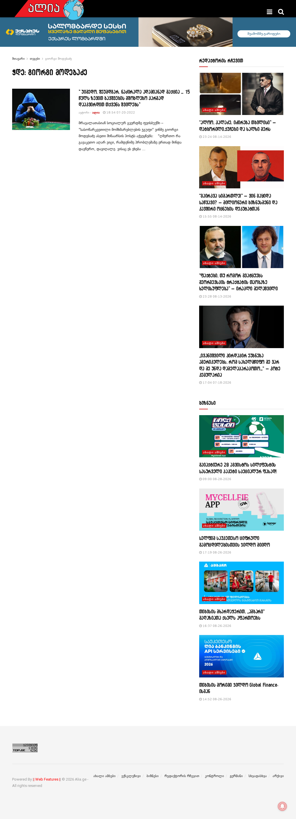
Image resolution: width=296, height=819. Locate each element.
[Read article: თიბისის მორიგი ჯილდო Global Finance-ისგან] (241, 656)
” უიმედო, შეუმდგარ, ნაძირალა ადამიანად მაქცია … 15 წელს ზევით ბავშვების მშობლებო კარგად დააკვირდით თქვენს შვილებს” (134, 98)
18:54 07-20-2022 (120, 112)
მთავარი (18, 59)
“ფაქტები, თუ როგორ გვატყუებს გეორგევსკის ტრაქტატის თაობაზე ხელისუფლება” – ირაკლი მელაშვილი (238, 282)
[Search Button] (281, 12)
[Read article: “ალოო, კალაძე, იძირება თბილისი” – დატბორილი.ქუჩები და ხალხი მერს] (241, 94)
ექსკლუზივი (131, 776)
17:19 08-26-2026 (216, 552)
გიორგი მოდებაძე (58, 59)
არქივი (278, 776)
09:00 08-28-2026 (216, 479)
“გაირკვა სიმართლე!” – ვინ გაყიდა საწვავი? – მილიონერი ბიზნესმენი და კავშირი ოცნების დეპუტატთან (238, 202)
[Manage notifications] (282, 806)
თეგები (35, 59)
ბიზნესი (153, 776)
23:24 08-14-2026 (216, 137)
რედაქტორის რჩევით (181, 776)
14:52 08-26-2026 (216, 699)
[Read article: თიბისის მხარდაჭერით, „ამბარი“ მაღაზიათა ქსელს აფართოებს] (241, 583)
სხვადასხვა (258, 776)
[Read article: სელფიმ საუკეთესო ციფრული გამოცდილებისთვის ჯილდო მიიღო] (241, 510)
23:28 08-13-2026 (216, 296)
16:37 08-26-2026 (216, 626)
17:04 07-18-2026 (216, 383)
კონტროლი (214, 776)
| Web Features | (47, 779)
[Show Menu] (269, 12)
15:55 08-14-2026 (216, 216)
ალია (96, 112)
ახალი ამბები (214, 110)
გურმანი (236, 776)
